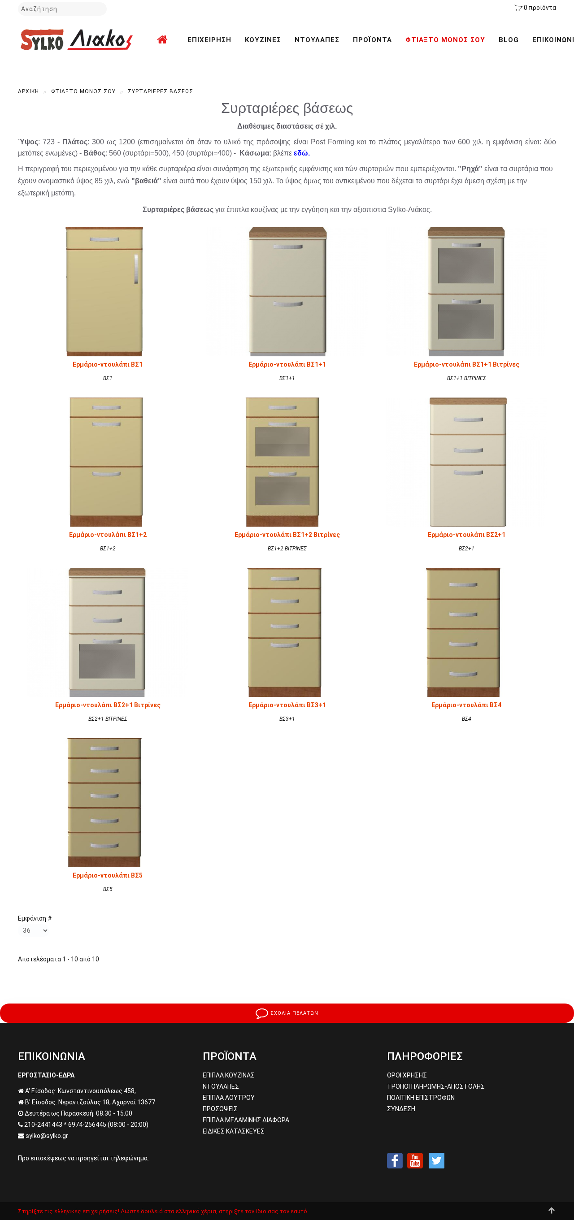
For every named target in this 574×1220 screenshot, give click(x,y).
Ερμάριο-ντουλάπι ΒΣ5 (108, 875)
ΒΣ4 (466, 719)
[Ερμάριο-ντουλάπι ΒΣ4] (466, 632)
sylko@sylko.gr (47, 1135)
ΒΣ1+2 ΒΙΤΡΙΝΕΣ (287, 548)
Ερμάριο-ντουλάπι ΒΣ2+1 (466, 534)
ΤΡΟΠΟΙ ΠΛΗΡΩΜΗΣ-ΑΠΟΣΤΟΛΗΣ (436, 1086)
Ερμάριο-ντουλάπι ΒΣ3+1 (287, 705)
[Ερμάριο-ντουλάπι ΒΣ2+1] (466, 461)
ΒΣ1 (108, 378)
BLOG (509, 40)
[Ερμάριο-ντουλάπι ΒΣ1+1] (287, 291)
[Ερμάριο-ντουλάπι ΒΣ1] (107, 291)
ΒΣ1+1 (287, 378)
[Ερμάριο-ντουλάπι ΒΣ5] (107, 802)
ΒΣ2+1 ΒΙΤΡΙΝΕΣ (107, 719)
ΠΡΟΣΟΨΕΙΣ (220, 1108)
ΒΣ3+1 (287, 719)
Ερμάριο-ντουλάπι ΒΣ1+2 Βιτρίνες (287, 534)
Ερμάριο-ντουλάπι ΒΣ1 (108, 364)
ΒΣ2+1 (466, 548)
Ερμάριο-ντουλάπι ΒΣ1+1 (287, 364)
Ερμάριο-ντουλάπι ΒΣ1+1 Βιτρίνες (466, 364)
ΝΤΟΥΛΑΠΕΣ (317, 40)
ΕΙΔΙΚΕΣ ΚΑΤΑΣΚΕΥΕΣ (234, 1131)
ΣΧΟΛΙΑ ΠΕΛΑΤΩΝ (293, 1013)
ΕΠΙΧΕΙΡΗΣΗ (209, 40)
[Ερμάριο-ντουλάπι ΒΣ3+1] (287, 632)
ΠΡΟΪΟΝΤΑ (372, 40)
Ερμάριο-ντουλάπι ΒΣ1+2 (108, 534)
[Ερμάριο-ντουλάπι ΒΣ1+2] (107, 461)
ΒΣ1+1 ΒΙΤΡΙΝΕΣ (466, 378)
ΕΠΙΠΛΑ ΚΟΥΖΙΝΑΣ (229, 1075)
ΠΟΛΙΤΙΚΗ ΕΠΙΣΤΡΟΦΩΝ (421, 1097)
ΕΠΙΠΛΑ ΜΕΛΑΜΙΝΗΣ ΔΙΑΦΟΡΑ (246, 1120)
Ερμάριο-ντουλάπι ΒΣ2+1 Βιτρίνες (108, 705)
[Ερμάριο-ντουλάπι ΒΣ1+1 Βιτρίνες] (466, 291)
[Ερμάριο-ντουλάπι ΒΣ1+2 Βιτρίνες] (287, 461)
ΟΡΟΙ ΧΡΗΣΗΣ (407, 1075)
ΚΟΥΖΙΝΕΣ (263, 40)
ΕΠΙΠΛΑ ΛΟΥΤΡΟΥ (229, 1097)
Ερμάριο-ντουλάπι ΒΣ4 (466, 705)
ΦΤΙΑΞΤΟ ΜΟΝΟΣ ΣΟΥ (445, 40)
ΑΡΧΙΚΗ (28, 91)
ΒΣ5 (108, 889)
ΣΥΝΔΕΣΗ (401, 1108)
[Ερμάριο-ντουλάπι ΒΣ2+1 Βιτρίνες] (107, 632)
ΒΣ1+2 (108, 548)
